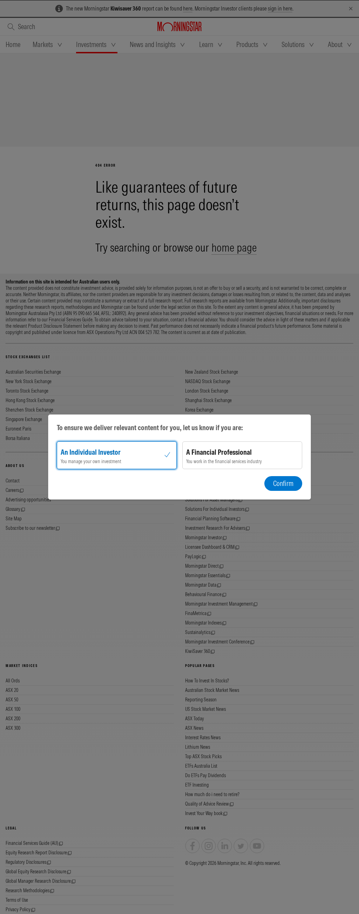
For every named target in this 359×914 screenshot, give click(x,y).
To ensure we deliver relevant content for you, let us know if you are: (150, 427)
